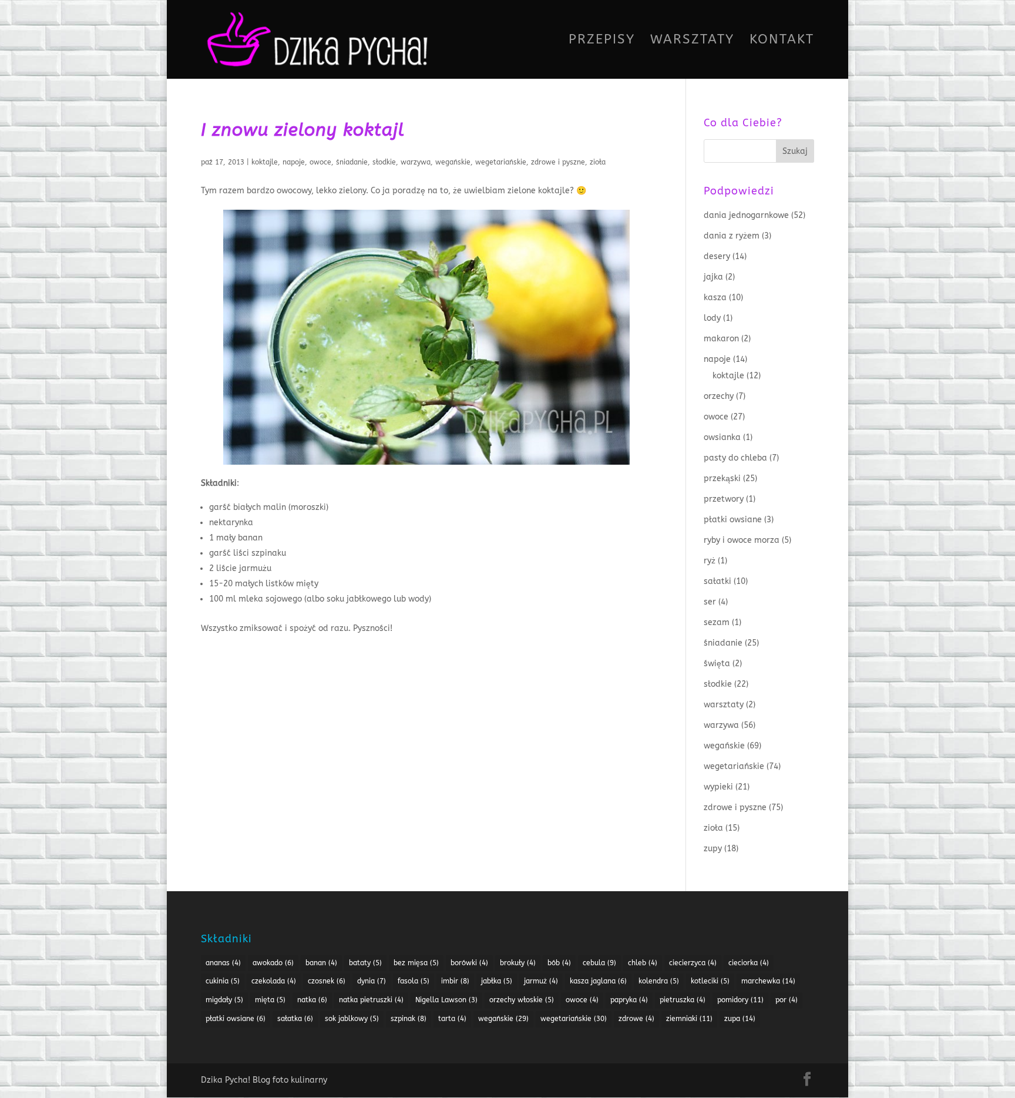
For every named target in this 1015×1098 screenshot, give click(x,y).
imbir (455, 981)
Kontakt (782, 41)
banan (321, 963)
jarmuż (541, 981)
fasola (413, 981)
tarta (452, 1019)
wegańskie (452, 162)
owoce (320, 162)
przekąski (722, 478)
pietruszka (682, 1000)
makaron (721, 339)
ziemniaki (689, 1019)
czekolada (273, 981)
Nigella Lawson (446, 1000)
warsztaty (724, 705)
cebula (599, 963)
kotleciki (710, 981)
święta (717, 664)
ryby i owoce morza (741, 540)
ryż (709, 561)
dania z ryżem (731, 236)
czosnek (326, 981)
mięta (270, 1000)
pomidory (740, 1000)
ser (710, 602)
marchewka (768, 981)
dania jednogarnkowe (746, 215)
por (786, 1000)
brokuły (518, 963)
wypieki (718, 787)
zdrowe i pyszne (558, 162)
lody (712, 318)
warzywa (416, 162)
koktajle (264, 162)
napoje (294, 162)
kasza (715, 298)
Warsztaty (692, 41)
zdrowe (636, 1019)
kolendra (658, 981)
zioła (598, 162)
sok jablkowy (352, 1019)
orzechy (719, 396)
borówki (469, 963)
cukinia (223, 981)
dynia (371, 981)
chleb (642, 963)
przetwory (724, 499)
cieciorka (748, 963)
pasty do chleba (735, 458)
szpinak (408, 1019)
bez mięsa (416, 963)
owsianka (722, 437)
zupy (713, 849)
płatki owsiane (733, 520)
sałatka (295, 1019)
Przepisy (602, 41)
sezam (717, 622)
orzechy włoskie (521, 1000)
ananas (223, 963)
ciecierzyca (693, 963)
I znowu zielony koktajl (303, 129)
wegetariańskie (500, 162)
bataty (365, 963)
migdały (224, 1000)
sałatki (717, 581)
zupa (739, 1019)
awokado (273, 963)
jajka (713, 277)
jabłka (496, 981)
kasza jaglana (598, 981)
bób (559, 963)
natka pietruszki (371, 1000)
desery (717, 256)
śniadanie (352, 162)
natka (312, 1000)
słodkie (384, 162)
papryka (629, 1000)
